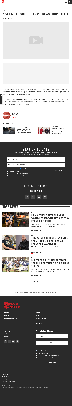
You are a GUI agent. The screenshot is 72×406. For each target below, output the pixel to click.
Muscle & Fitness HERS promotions (19, 173)
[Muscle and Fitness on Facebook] (27, 197)
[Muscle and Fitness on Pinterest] (45, 197)
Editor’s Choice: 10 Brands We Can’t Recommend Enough (24, 130)
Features (6, 321)
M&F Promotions (14, 171)
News (4, 10)
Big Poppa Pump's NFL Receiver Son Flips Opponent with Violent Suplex (50, 263)
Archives (6, 333)
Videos (38, 315)
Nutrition (6, 315)
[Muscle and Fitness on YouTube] (39, 197)
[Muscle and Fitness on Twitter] (33, 197)
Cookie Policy (5, 379)
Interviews (55, 126)
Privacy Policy (5, 378)
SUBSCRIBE (58, 170)
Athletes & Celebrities (10, 318)
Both (23, 169)
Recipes (6, 324)
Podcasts (39, 321)
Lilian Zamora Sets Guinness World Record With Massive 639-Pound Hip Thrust (50, 218)
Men (28, 169)
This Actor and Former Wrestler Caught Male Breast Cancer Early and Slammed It (50, 240)
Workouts (6, 312)
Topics (38, 312)
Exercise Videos (41, 318)
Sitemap (6, 336)
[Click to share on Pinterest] (1, 102)
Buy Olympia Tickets (10, 331)
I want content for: (12, 169)
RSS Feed (39, 324)
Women (33, 169)
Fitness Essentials (22, 127)
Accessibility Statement (8, 381)
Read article (36, 230)
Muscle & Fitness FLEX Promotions (19, 175)
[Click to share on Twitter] (1, 99)
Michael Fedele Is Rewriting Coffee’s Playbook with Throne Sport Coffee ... (60, 130)
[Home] (3, 3)
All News (36, 282)
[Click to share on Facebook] (1, 96)
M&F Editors (9, 18)
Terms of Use (5, 376)
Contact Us (5, 374)
